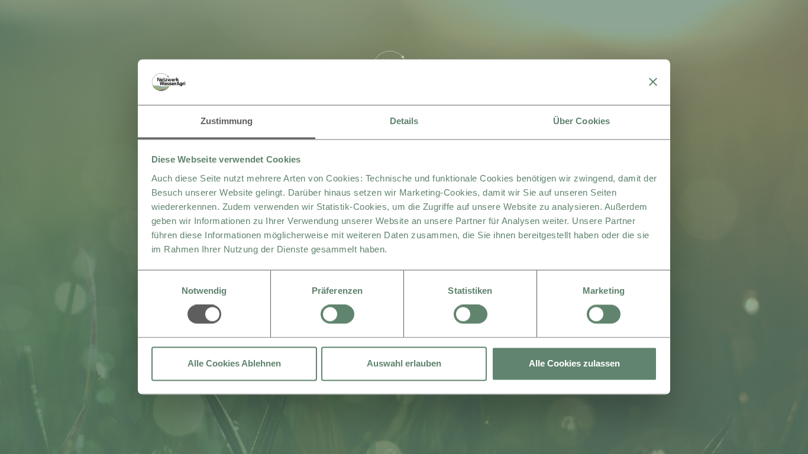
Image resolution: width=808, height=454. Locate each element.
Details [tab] (404, 121)
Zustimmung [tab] (227, 121)
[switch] (337, 314)
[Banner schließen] (653, 82)
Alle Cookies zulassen (574, 363)
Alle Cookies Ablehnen (234, 363)
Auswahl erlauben (404, 363)
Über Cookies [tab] (581, 121)
